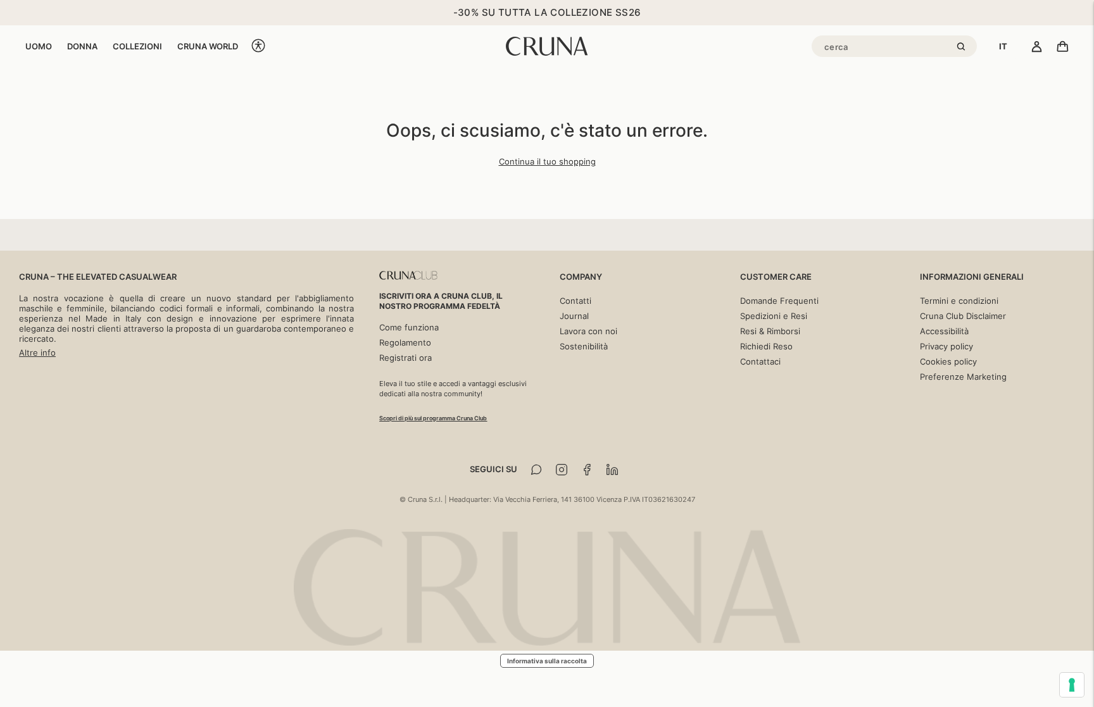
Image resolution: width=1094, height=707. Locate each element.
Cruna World (207, 46)
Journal (574, 316)
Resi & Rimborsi (770, 331)
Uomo (38, 46)
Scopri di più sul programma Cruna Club (433, 418)
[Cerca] (963, 47)
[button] (258, 46)
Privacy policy (946, 346)
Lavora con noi (588, 331)
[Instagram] (561, 469)
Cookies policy (948, 361)
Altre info (37, 352)
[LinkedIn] (612, 469)
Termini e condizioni (959, 301)
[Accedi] (1036, 47)
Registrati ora (405, 358)
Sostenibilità (584, 346)
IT (1003, 46)
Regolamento (405, 342)
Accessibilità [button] (944, 331)
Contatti (575, 301)
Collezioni (137, 46)
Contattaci (760, 361)
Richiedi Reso (766, 346)
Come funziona (409, 327)
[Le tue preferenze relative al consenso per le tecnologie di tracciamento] (1072, 685)
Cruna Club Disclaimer (963, 316)
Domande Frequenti (779, 301)
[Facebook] (587, 469)
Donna (82, 46)
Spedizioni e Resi (773, 316)
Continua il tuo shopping (547, 161)
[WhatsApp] (536, 469)
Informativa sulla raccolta (547, 661)
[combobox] (1003, 46)
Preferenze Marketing (963, 377)
